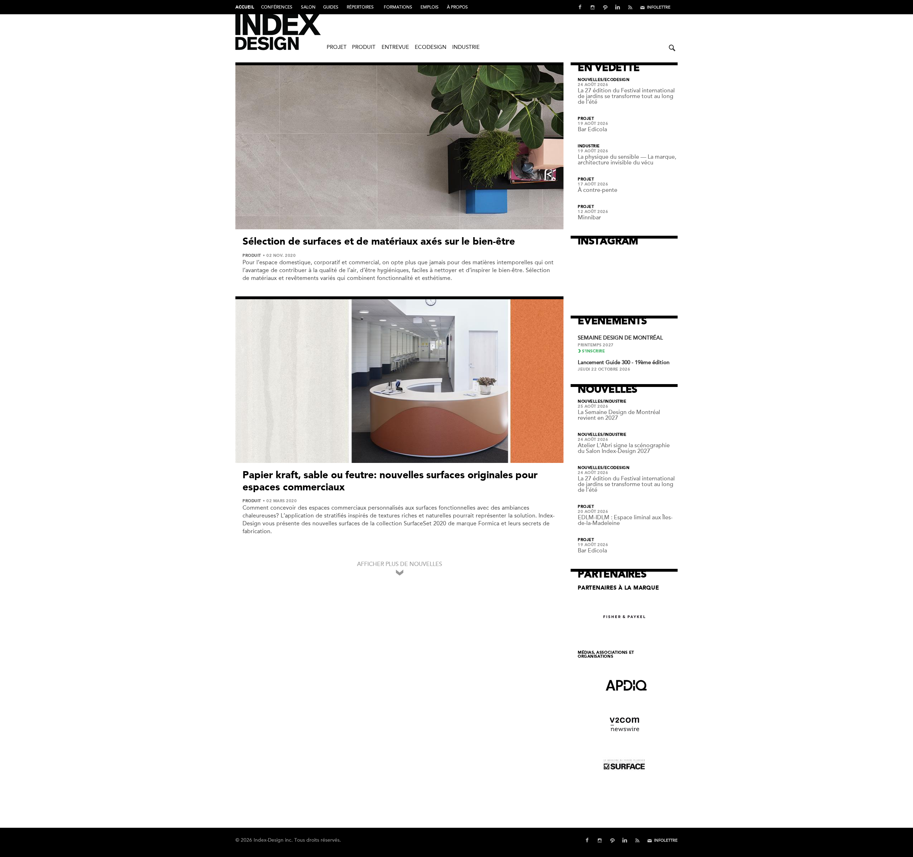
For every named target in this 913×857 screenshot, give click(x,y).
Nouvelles (590, 80)
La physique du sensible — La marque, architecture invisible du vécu (627, 159)
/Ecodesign (616, 80)
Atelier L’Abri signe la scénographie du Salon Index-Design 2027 (624, 448)
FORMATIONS (398, 7)
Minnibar (589, 217)
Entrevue (395, 47)
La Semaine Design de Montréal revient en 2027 (619, 415)
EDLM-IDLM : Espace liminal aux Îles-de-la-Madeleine (625, 520)
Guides (330, 7)
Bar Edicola (592, 129)
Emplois (429, 7)
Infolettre (658, 7)
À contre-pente (597, 190)
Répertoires (360, 7)
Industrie (466, 47)
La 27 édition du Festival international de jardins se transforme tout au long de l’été (626, 96)
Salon (308, 7)
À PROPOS (457, 7)
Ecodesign (431, 47)
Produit (364, 47)
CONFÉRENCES (276, 7)
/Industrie (615, 401)
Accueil (244, 7)
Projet (337, 47)
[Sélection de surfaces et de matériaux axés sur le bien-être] (399, 147)
